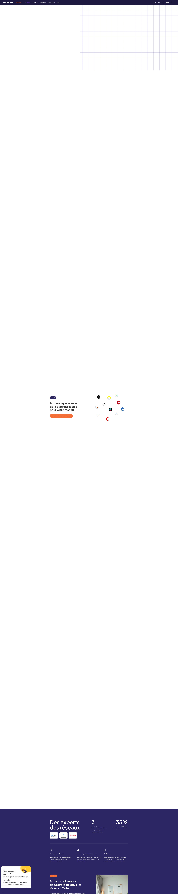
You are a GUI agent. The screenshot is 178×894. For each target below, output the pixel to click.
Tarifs (58, 2)
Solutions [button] (18, 2)
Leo (26, 2)
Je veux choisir (16, 887)
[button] (3, 891)
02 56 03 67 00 (156, 2)
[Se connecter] (174, 2)
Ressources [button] (51, 2)
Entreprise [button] (42, 2)
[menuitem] (19, 2)
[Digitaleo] (7, 2)
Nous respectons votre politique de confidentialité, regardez (15, 882)
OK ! (26, 887)
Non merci (6, 887)
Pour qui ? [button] (34, 2)
